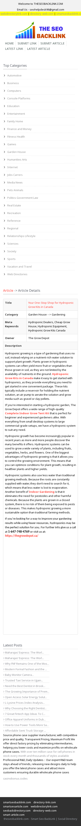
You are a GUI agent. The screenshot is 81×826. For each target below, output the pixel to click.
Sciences (12, 243)
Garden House (16, 152)
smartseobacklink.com (66, 13)
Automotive (14, 75)
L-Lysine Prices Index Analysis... (24, 703)
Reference (14, 221)
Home (9, 43)
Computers (14, 91)
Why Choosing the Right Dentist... (25, 708)
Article (8, 290)
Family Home (15, 121)
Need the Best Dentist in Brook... (24, 686)
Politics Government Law (22, 198)
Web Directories (17, 274)
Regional (12, 228)
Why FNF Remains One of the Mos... (26, 663)
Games (11, 144)
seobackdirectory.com (17, 810)
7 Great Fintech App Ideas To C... (24, 714)
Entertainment (16, 113)
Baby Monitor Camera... (19, 675)
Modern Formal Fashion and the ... (25, 669)
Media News (15, 182)
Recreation (14, 213)
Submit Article (52, 43)
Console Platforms (18, 98)
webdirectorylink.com (44, 806)
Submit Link (27, 43)
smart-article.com (14, 814)
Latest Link (14, 49)
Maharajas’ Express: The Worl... (24, 652)
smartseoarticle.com (15, 806)
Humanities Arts (17, 159)
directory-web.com (38, 13)
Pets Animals (15, 190)
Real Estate (14, 205)
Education (13, 106)
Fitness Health (16, 136)
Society (11, 251)
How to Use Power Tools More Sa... (26, 725)
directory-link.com (44, 802)
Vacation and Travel (19, 266)
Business (13, 83)
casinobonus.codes (15, 778)
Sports (11, 259)
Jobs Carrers (15, 175)
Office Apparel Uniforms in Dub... (25, 719)
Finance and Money (19, 129)
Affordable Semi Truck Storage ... (25, 730)
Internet (12, 167)
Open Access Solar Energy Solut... (25, 697)
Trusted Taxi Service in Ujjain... (23, 680)
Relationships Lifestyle (21, 236)
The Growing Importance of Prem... (26, 691)
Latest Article (38, 49)
